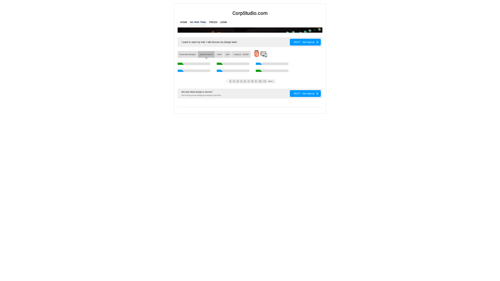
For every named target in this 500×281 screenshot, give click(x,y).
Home (183, 22)
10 (260, 81)
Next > (271, 81)
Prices (213, 22)
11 (265, 81)
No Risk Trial (198, 22)
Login (223, 22)
